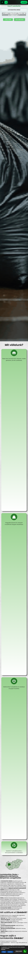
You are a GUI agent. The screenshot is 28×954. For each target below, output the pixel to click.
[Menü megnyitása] (6, 2)
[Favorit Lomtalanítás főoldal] (2, 2)
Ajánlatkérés (24, 2)
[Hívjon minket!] (25, 951)
